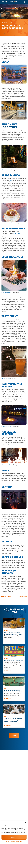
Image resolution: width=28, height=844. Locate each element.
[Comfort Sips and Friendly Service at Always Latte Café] (14, 688)
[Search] (6, 2)
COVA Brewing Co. (12, 257)
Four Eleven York (13, 228)
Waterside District (8, 433)
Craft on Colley (12, 557)
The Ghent (9, 124)
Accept (14, 837)
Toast (11, 180)
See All (14, 735)
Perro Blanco (10, 175)
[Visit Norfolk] (14, 2)
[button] (26, 823)
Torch (5, 470)
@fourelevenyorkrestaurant (9, 223)
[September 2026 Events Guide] (14, 660)
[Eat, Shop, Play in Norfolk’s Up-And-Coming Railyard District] (14, 631)
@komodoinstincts (7, 465)
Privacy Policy (19, 841)
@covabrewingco (6, 292)
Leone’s (6, 541)
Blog (4, 33)
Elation (6, 487)
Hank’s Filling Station (11, 385)
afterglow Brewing (8, 572)
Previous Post (7, 596)
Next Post (22, 596)
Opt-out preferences (10, 841)
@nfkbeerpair (5, 378)
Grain (5, 62)
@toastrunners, (6, 170)
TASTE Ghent (9, 316)
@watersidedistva (6, 426)
